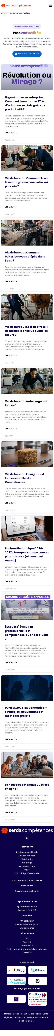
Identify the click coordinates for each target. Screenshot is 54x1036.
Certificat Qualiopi (27, 1021)
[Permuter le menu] (50, 5)
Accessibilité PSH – (32, 1017)
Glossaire (27, 952)
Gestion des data (27, 855)
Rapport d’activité (27, 910)
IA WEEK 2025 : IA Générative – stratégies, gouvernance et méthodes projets (26, 712)
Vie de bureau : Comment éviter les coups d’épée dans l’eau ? (25, 256)
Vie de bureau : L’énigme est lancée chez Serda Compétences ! (24, 478)
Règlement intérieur (12, 1017)
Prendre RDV (27, 945)
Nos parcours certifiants (27, 891)
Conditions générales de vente (34, 1014)
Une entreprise (27, 928)
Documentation (27, 866)
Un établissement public (27, 924)
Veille (27, 869)
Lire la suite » (11, 133)
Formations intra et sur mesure (27, 880)
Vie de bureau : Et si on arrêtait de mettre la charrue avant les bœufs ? (26, 331)
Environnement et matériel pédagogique (27, 949)
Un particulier (27, 920)
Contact (27, 942)
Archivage (27, 862)
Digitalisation (27, 859)
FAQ (27, 938)
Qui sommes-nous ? (27, 906)
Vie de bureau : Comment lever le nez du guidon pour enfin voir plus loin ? (27, 182)
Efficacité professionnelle (27, 873)
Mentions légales (11, 1014)
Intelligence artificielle (27, 852)
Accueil (4, 13)
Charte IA (44, 1017)
